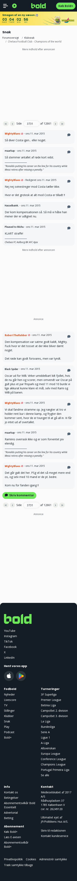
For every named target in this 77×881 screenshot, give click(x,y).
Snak (7, 721)
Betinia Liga (48, 705)
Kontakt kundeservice (54, 836)
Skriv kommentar (21, 495)
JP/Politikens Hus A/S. (54, 821)
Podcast (9, 732)
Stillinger (9, 710)
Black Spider (11, 369)
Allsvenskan (48, 748)
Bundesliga (48, 727)
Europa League (50, 753)
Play (6, 727)
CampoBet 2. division (54, 710)
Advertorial (11, 812)
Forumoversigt (10, 37)
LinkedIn (9, 657)
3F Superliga (48, 694)
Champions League (53, 764)
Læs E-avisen (12, 837)
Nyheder (9, 694)
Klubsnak (29, 37)
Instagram (10, 636)
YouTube (9, 631)
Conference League (53, 759)
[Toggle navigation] (5, 6)
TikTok (8, 641)
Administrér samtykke (53, 859)
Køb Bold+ (65, 6)
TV (5, 705)
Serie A (45, 732)
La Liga (45, 721)
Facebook (10, 647)
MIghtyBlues (12, 133)
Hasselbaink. (12, 205)
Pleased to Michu (14, 227)
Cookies (31, 859)
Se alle (45, 775)
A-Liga (45, 743)
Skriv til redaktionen (53, 830)
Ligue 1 (45, 737)
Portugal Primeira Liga (55, 770)
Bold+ (8, 737)
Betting (8, 818)
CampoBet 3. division (54, 716)
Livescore (10, 700)
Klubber (9, 716)
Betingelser (11, 798)
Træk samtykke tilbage (18, 865)
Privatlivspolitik (13, 859)
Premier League (51, 700)
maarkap (10, 150)
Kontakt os (11, 792)
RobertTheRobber (16, 335)
